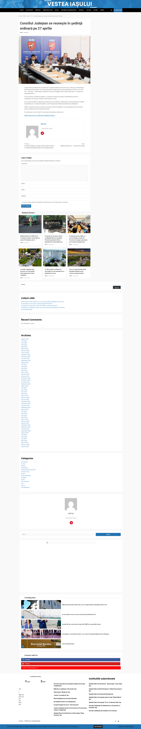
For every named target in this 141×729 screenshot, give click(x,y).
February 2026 (25, 350)
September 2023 (26, 407)
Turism (102, 10)
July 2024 (24, 388)
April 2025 (24, 370)
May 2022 (24, 438)
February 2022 (25, 444)
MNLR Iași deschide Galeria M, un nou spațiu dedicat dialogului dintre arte (42, 301)
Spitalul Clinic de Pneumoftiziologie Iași (101, 694)
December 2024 (25, 378)
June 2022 (24, 436)
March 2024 (24, 395)
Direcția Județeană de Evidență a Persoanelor (103, 710)
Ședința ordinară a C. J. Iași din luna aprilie (72, 144)
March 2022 (24, 442)
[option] (71, 605)
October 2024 (25, 382)
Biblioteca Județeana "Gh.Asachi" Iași (65, 689)
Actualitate (29, 10)
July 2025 (24, 364)
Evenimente (24, 467)
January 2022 (25, 446)
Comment (24, 163)
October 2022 (25, 429)
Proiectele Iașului (26, 475)
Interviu (81, 10)
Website (23, 196)
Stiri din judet (25, 481)
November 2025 (25, 356)
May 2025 (24, 368)
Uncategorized (25, 487)
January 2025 (25, 376)
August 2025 (24, 362)
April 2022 (24, 440)
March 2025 (24, 372)
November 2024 (25, 380)
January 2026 (25, 352)
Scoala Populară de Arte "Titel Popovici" (66, 705)
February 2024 (25, 397)
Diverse (23, 466)
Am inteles (98, 726)
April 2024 (24, 393)
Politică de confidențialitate (32, 721)
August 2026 (24, 339)
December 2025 (25, 354)
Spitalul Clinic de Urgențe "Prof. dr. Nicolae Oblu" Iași (105, 702)
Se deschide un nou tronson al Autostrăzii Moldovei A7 (36, 303)
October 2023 (25, 405)
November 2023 (25, 403)
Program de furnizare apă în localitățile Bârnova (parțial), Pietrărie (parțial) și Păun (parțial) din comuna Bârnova (54, 224)
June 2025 (24, 366)
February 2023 (25, 421)
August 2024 (24, 386)
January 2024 (25, 399)
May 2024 (24, 391)
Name (23, 183)
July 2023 (24, 411)
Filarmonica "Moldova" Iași (62, 692)
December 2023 (25, 401)
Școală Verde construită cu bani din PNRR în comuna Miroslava (39, 305)
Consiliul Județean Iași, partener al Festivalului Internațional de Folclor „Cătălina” (30, 257)
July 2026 (24, 341)
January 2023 (25, 423)
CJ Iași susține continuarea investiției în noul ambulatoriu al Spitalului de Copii (54, 257)
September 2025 (26, 360)
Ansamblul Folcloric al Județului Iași (64, 701)
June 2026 (24, 343)
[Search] (111, 10)
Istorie (96, 10)
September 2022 (26, 431)
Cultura (88, 10)
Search (23, 284)
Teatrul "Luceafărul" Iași (61, 695)
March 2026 (24, 348)
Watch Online (118, 10)
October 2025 (25, 358)
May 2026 (24, 345)
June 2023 (24, 413)
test (22, 483)
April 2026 (24, 346)
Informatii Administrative (68, 10)
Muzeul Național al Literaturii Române (65, 698)
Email (23, 189)
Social (57, 10)
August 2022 (24, 433)
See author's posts (47, 128)
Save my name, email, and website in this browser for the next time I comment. (45, 202)
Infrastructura (47, 10)
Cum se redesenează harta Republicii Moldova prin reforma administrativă (79, 257)
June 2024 (24, 389)
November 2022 (25, 427)
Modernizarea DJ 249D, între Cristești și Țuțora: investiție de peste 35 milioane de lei (30, 224)
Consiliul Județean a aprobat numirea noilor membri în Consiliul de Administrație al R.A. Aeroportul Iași (39, 145)
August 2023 (24, 409)
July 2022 (24, 434)
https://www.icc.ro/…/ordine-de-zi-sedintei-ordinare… (39, 115)
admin (21, 32)
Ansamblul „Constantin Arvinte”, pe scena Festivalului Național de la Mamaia (43, 307)
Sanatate (38, 10)
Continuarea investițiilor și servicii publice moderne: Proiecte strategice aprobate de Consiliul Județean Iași (79, 224)
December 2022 (25, 425)
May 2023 (24, 415)
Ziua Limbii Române (26, 309)
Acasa (21, 10)
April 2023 (24, 417)
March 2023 (24, 419)
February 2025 (25, 374)
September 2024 (26, 384)
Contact (21, 721)
